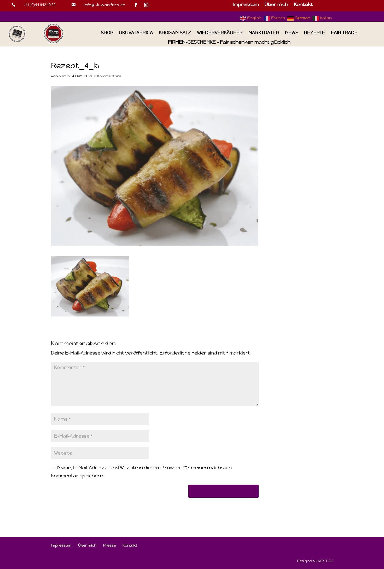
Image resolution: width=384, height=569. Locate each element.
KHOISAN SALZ (175, 33)
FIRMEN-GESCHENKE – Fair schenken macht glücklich (229, 42)
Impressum (246, 5)
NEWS (291, 33)
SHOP (107, 33)
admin (64, 76)
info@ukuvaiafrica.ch (104, 4)
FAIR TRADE (344, 33)
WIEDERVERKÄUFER (220, 33)
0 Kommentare (107, 76)
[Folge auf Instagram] (146, 5)
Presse (109, 545)
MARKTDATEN (263, 33)
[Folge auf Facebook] (136, 5)
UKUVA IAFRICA (136, 33)
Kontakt (303, 5)
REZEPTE (314, 33)
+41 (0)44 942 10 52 (40, 4)
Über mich (276, 5)
